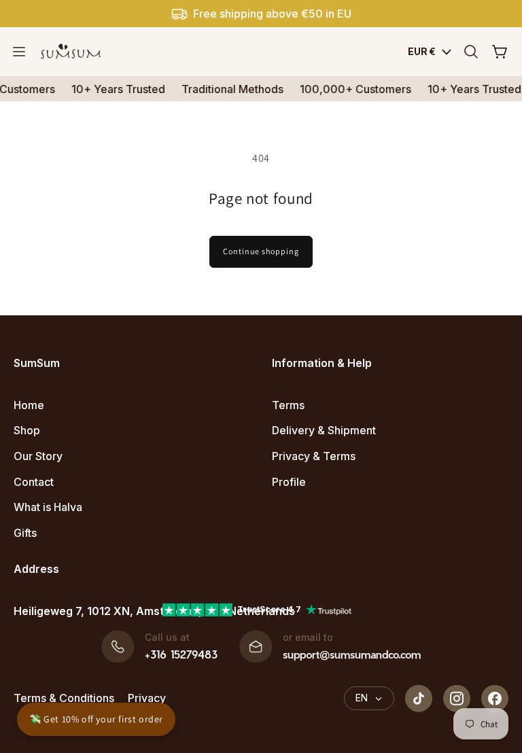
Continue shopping (261, 251)
